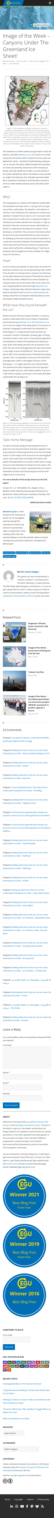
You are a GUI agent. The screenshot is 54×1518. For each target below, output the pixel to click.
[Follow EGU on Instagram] (16, 1506)
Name (5, 1072)
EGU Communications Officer (20, 596)
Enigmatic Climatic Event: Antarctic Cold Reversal (38, 626)
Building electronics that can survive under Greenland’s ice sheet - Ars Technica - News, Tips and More (25, 930)
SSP (41, 1366)
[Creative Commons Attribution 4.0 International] (5, 1482)
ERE (23, 1362)
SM (36, 1366)
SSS (46, 1366)
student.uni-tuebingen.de (17, 1163)
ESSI (29, 1362)
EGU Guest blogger (29, 571)
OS (27, 1366)
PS (32, 1366)
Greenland (41, 292)
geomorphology (22, 553)
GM (47, 1362)
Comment (7, 1045)
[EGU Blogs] (13, 5)
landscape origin (9, 556)
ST (5, 1370)
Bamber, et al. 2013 (28, 322)
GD (38, 1362)
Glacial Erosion (35, 553)
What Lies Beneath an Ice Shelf (16, 1418)
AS (5, 1362)
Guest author (33, 61)
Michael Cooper (9, 61)
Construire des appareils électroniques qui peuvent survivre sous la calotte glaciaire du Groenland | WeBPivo (27, 827)
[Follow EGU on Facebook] (27, 1506)
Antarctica (28, 292)
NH (17, 1366)
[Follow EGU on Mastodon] (32, 1506)
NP (22, 1366)
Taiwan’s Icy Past (36, 672)
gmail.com (30, 1167)
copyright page (16, 1475)
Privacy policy (43, 1499)
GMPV (6, 1366)
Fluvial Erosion (8, 553)
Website (6, 1093)
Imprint (30, 1499)
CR (18, 1362)
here (31, 215)
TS (9, 1370)
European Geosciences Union (28, 1125)
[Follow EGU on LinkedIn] (11, 1506)
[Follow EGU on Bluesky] (37, 1506)
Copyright (18, 1499)
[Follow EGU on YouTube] (22, 1506)
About (7, 1499)
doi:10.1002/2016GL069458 (22, 497)
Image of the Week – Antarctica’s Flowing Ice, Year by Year (39, 650)
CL (14, 1362)
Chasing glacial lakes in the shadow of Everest (22, 1383)
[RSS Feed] (42, 1506)
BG (9, 1362)
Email (5, 1083)
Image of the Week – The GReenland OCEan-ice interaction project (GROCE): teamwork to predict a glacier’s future (39, 703)
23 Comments (14, 63)
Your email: (7, 1335)
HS (12, 1366)
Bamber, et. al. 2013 (28, 154)
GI (42, 1362)
